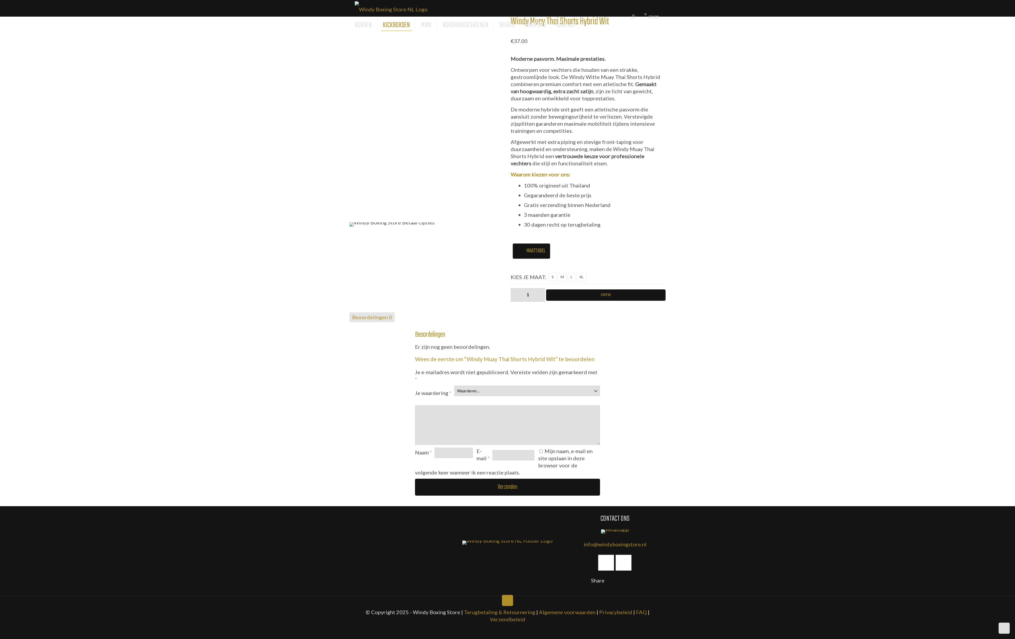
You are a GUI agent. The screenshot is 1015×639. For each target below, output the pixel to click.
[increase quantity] (539, 294)
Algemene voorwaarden (567, 612)
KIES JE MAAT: (528, 277)
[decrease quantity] (516, 294)
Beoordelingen (372, 317)
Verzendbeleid (507, 619)
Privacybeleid (615, 612)
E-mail (483, 454)
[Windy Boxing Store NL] (391, 8)
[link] (507, 543)
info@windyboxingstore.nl (615, 544)
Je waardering (433, 393)
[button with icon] (606, 563)
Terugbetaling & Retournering (499, 612)
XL (581, 277)
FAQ (641, 612)
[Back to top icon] (507, 600)
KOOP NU (606, 295)
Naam (423, 452)
